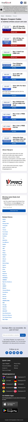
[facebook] (10, 352)
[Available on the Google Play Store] (10, 410)
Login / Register (5, 363)
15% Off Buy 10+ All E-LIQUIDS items (18, 39)
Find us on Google (6, 370)
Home (2, 16)
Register (23, 335)
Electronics (8, 16)
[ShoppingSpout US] (6, 2)
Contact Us (4, 368)
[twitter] (6, 352)
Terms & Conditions (6, 365)
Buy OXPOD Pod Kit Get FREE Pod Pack (19, 103)
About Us (16, 365)
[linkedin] (14, 352)
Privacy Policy (17, 363)
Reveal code (14, 32)
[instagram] (21, 352)
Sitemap (16, 368)
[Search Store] (21, 2)
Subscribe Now (14, 210)
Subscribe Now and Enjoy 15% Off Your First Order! (19, 139)
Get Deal (14, 67)
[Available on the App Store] (10, 404)
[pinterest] (17, 352)
